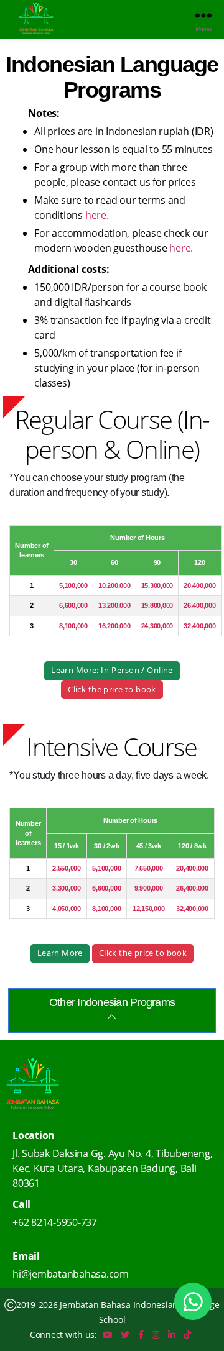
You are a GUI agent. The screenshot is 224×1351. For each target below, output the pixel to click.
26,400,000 (200, 605)
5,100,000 (73, 585)
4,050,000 (66, 908)
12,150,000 (149, 908)
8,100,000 (73, 626)
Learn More (60, 953)
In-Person (120, 670)
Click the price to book (112, 689)
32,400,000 (200, 626)
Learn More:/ (112, 670)
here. (97, 215)
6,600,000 (73, 605)
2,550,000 (66, 868)
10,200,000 (114, 585)
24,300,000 (157, 626)
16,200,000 (114, 626)
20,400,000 (200, 585)
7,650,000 (148, 868)
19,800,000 (157, 605)
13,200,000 (114, 605)
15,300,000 (157, 585)
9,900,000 (148, 888)
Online (160, 670)
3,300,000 (66, 888)
